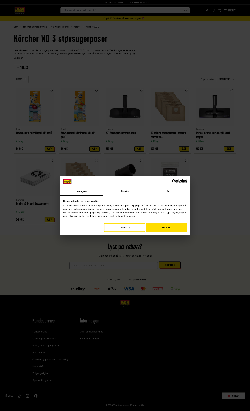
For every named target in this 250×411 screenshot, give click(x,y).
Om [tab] (168, 191)
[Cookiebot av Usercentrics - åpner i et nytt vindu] (174, 181)
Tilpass (123, 227)
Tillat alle (166, 227)
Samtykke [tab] (82, 191)
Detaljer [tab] (125, 191)
